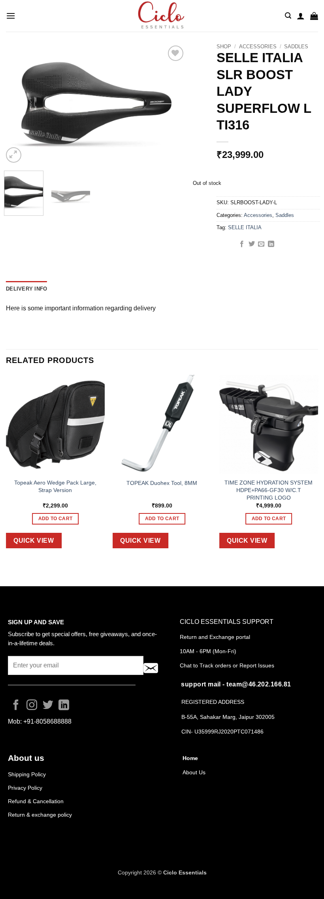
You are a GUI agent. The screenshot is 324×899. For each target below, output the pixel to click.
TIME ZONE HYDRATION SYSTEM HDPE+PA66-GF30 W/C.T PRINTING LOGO (268, 489)
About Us (194, 772)
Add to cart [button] (55, 518)
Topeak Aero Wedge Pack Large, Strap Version (55, 486)
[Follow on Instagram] (31, 706)
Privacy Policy (25, 788)
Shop (224, 46)
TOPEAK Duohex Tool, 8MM (161, 483)
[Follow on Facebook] (16, 706)
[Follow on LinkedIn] (63, 706)
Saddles (296, 46)
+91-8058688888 (47, 721)
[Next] (171, 104)
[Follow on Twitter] (48, 706)
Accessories (258, 46)
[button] (10, 15)
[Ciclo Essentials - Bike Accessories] (162, 16)
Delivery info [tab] (26, 289)
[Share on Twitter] (252, 244)
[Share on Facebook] (242, 244)
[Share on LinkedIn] (271, 244)
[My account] (301, 16)
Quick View (33, 540)
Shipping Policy (27, 774)
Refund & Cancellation (36, 801)
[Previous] (17, 104)
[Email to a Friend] (261, 244)
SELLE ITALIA (245, 227)
